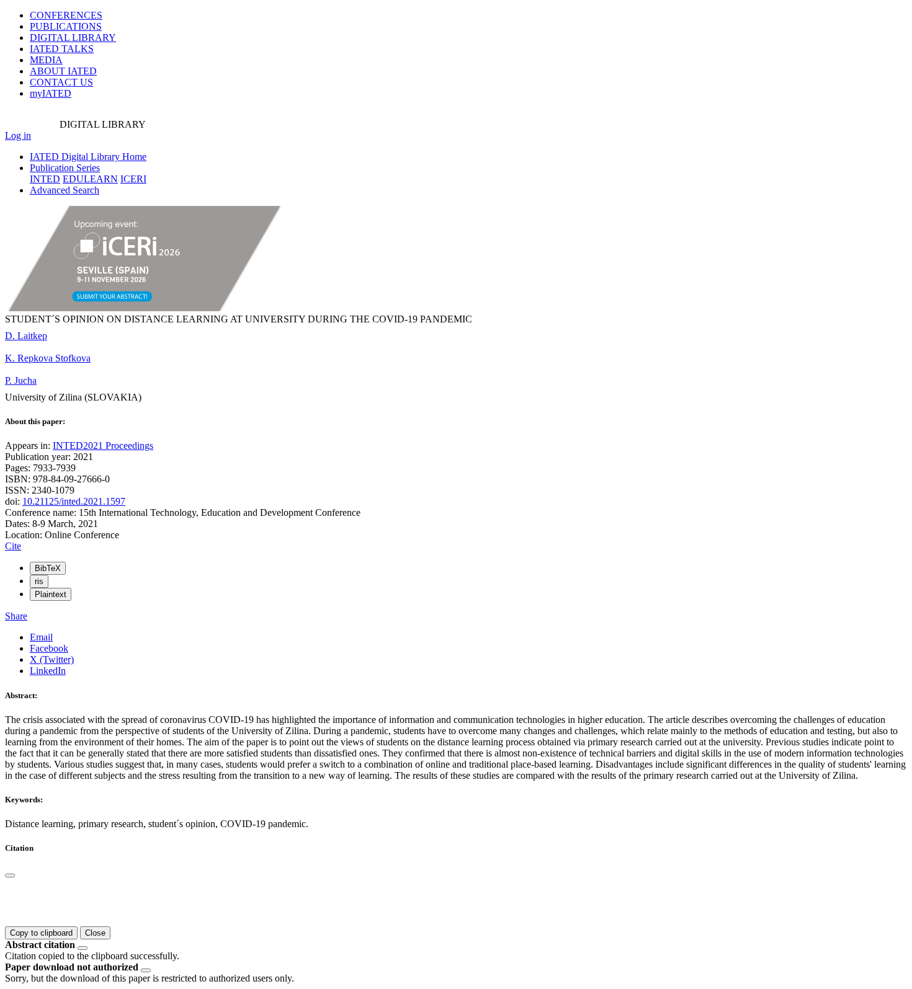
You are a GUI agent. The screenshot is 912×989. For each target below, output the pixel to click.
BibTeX (48, 568)
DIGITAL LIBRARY (73, 37)
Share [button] (16, 616)
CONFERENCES (66, 15)
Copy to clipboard (41, 933)
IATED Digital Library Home (88, 156)
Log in (18, 135)
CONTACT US (61, 82)
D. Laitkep (26, 335)
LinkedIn (48, 670)
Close (95, 933)
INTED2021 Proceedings (103, 445)
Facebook (49, 648)
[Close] (10, 875)
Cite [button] (13, 546)
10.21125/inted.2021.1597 (73, 501)
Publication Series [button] (65, 167)
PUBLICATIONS (66, 26)
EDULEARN (90, 179)
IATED (62, 48)
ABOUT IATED (63, 71)
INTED (45, 179)
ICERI (133, 179)
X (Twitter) (52, 659)
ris (39, 581)
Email (41, 637)
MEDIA (46, 60)
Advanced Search (64, 190)
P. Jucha (21, 380)
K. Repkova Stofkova (48, 358)
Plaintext (50, 594)
